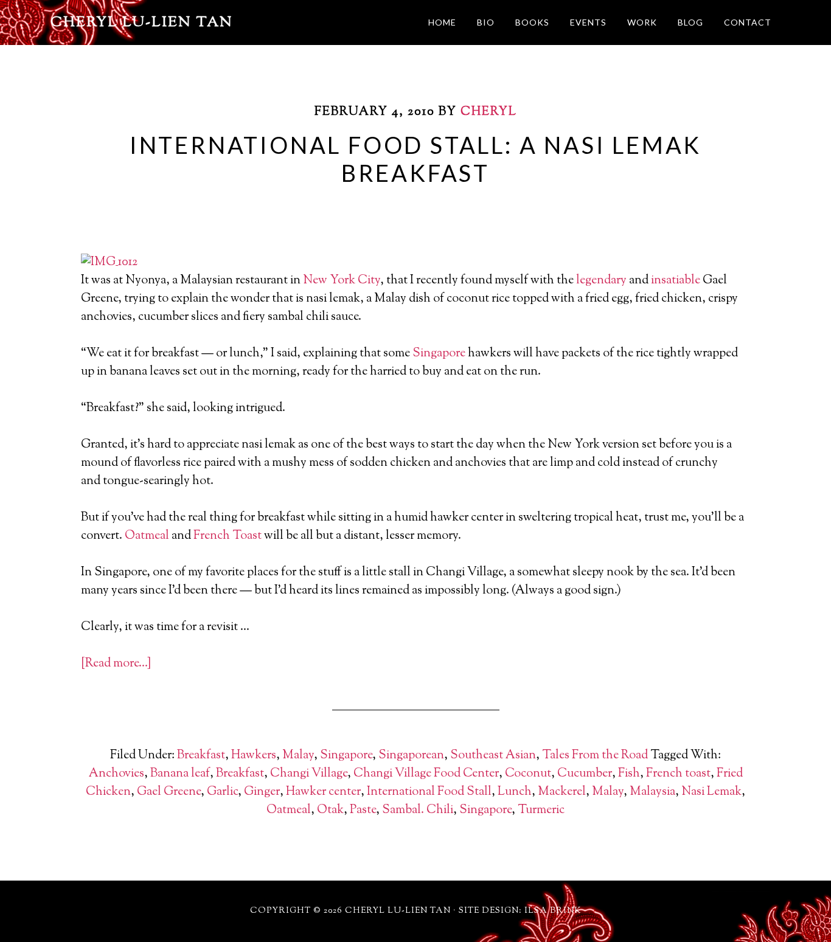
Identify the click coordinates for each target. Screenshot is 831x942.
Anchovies (116, 774)
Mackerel (562, 792)
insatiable (675, 280)
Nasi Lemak (711, 792)
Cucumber (584, 774)
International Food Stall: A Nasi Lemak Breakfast (415, 159)
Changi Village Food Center (426, 774)
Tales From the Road (595, 755)
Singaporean (411, 755)
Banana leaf (180, 774)
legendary (601, 280)
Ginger (262, 792)
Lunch (515, 792)
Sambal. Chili (417, 810)
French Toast (227, 536)
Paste (363, 810)
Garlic (222, 792)
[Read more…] (116, 664)
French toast (678, 774)
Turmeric (541, 810)
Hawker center (323, 792)
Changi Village (308, 774)
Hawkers (253, 755)
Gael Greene (169, 792)
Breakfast (201, 755)
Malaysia (652, 792)
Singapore (438, 353)
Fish (629, 774)
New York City (341, 280)
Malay (298, 755)
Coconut (528, 774)
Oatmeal (147, 536)
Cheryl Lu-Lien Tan (141, 22)
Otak (330, 810)
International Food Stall (429, 792)
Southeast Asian (493, 755)
